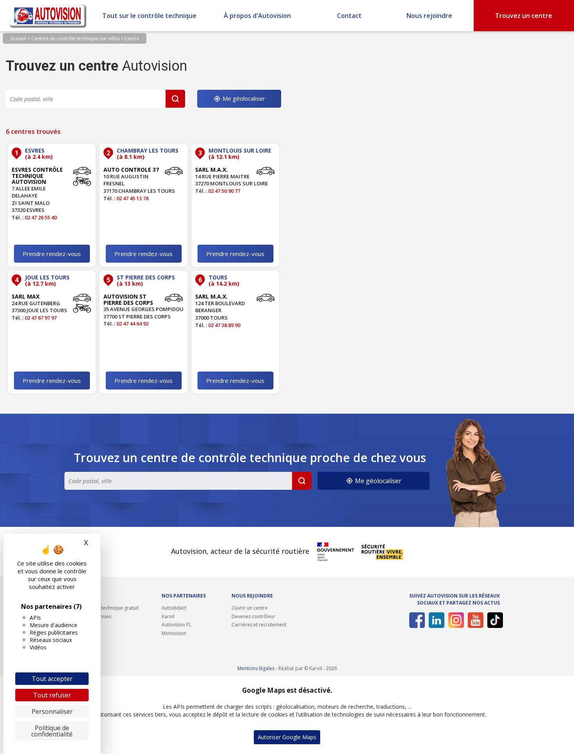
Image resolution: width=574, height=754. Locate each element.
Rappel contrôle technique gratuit (101, 608)
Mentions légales (256, 668)
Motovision (174, 633)
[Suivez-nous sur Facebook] (415, 620)
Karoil (168, 616)
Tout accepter (52, 678)
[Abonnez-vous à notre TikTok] (493, 620)
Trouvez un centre (523, 15)
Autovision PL (176, 624)
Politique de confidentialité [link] (52, 731)
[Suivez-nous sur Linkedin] (435, 620)
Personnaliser (52, 711)
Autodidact (174, 608)
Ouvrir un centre (249, 608)
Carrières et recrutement (259, 624)
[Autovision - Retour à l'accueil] (48, 16)
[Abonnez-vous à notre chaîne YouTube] (474, 620)
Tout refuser (52, 695)
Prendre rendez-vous (52, 254)
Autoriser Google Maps (287, 737)
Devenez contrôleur (253, 616)
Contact (349, 15)
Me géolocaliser (243, 98)
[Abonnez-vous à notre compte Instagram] (454, 620)
